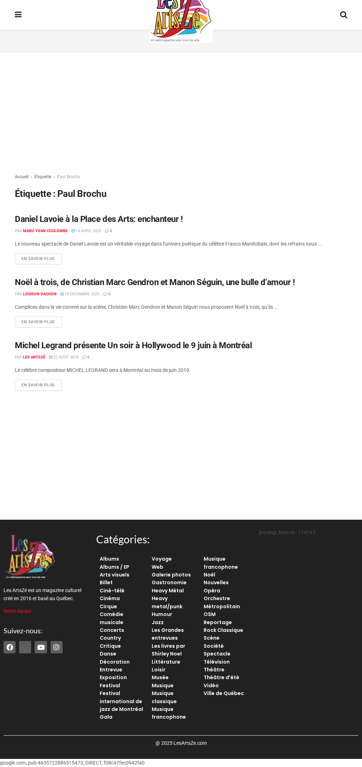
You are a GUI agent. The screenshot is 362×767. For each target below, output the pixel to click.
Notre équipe (17, 611)
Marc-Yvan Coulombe (45, 231)
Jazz (158, 622)
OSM (210, 614)
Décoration (115, 661)
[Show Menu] (18, 15)
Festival (110, 685)
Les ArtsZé (34, 357)
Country (110, 637)
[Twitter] (25, 647)
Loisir (158, 669)
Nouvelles (216, 582)
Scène (212, 637)
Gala (106, 716)
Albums (109, 558)
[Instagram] (57, 647)
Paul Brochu (68, 176)
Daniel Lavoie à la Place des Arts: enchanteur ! (99, 219)
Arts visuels (114, 574)
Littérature (166, 661)
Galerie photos (171, 574)
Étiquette (42, 176)
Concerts (112, 630)
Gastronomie (169, 582)
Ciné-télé (112, 590)
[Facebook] (10, 647)
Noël (209, 574)
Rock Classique (223, 630)
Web (157, 566)
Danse (108, 653)
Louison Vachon (40, 294)
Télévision (217, 661)
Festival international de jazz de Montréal (121, 701)
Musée (160, 677)
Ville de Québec (224, 693)
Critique (110, 646)
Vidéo (211, 685)
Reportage (218, 622)
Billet (106, 582)
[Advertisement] (181, 113)
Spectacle (217, 653)
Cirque (108, 606)
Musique (163, 685)
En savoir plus (42, 257)
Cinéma (110, 598)
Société (214, 646)
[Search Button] (343, 15)
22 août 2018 (65, 357)
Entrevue (111, 669)
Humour (162, 614)
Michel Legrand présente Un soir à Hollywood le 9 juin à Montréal (133, 345)
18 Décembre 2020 (81, 294)
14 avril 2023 (88, 231)
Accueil (22, 176)
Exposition (113, 677)
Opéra (212, 590)
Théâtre (214, 669)
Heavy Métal (168, 590)
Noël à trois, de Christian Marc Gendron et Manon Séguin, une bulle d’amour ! (155, 282)
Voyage (162, 558)
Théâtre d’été (221, 677)
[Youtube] (41, 647)
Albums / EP (114, 566)
